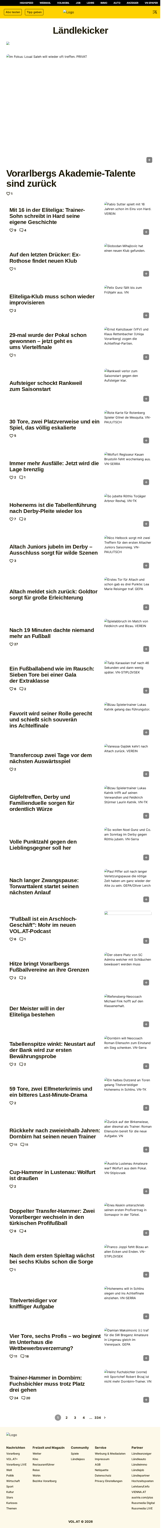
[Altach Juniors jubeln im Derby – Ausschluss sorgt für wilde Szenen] (128, 553)
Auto (116, 2)
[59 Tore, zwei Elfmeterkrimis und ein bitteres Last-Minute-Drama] (128, 1095)
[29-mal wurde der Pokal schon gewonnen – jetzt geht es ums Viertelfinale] (128, 344)
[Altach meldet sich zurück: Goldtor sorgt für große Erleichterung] (128, 595)
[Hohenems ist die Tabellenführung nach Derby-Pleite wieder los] (128, 511)
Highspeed (26, 2)
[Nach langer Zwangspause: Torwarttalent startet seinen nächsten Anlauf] (128, 886)
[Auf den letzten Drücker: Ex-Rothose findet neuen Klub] (128, 261)
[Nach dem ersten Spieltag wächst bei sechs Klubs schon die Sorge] (128, 1262)
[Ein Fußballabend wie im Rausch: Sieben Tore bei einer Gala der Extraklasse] (128, 678)
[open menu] (155, 12)
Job (78, 2)
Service (100, 1447)
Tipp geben (34, 12)
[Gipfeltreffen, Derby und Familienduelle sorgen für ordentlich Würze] (128, 803)
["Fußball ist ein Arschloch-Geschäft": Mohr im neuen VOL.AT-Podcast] (128, 928)
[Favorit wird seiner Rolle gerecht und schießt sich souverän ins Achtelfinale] (128, 720)
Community (80, 1447)
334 (98, 1418)
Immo (104, 2)
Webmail (45, 2)
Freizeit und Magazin (49, 1447)
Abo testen (13, 12)
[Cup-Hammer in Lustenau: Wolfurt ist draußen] (128, 1179)
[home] (80, 12)
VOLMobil (63, 2)
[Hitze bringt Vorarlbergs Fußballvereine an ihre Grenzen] (128, 970)
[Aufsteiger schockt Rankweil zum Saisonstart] (128, 386)
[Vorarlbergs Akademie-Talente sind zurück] (80, 109)
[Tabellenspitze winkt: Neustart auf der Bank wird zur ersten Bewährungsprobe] (128, 1053)
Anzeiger (132, 2)
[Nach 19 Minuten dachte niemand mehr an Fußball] (128, 636)
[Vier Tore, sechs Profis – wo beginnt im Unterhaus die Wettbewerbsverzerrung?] (128, 1345)
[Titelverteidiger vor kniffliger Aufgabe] (128, 1304)
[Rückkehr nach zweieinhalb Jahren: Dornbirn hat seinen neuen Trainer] (128, 1137)
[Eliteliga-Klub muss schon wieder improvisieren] (128, 303)
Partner (137, 1447)
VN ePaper (151, 2)
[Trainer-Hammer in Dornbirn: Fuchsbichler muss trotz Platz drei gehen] (128, 1387)
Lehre (90, 2)
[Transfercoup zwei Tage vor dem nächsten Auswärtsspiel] (128, 761)
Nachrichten (15, 1447)
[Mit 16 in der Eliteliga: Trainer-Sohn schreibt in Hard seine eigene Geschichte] (128, 219)
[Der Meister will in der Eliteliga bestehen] (128, 1012)
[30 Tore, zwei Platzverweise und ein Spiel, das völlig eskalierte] (128, 428)
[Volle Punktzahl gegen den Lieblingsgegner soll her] (128, 845)
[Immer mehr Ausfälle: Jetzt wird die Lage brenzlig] (128, 469)
